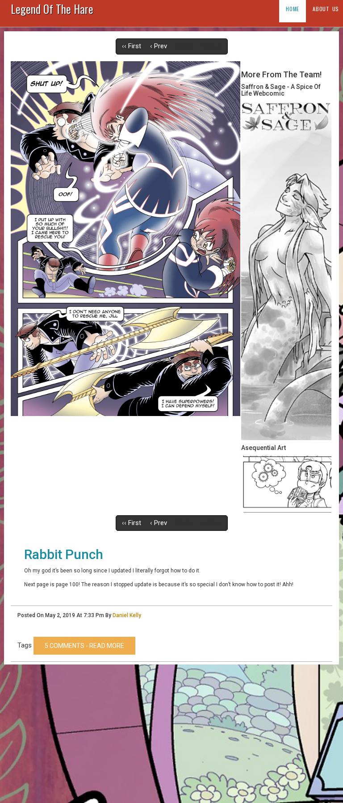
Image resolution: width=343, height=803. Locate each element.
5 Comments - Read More (84, 645)
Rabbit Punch (63, 554)
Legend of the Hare (52, 10)
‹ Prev (158, 46)
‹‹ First (131, 46)
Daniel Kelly (127, 615)
